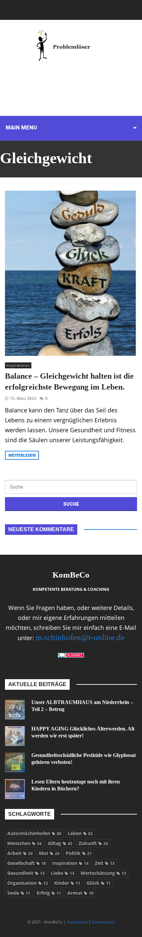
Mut (49, 853)
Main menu (21, 127)
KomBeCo (71, 574)
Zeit (105, 863)
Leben (80, 833)
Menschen (24, 843)
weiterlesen (22, 455)
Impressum (77, 922)
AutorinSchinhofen (34, 833)
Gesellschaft (26, 863)
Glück (99, 883)
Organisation (27, 883)
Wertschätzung (103, 873)
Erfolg (49, 893)
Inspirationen (18, 365)
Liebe (62, 873)
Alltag (60, 843)
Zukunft (93, 843)
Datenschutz (103, 922)
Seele (18, 893)
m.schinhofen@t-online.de (80, 637)
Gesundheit (26, 873)
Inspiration (70, 863)
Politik (79, 853)
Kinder (67, 883)
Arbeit (20, 853)
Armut (80, 893)
